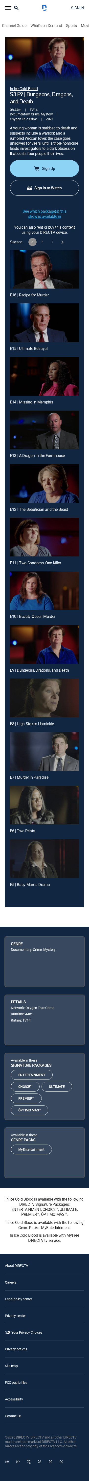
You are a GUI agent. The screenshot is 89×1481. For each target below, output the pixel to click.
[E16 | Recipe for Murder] (44, 269)
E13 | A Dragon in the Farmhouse (37, 455)
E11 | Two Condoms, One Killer (35, 563)
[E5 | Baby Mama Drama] (44, 858)
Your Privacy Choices (26, 1332)
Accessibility (14, 1399)
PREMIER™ (26, 1098)
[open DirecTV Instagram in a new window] (40, 1462)
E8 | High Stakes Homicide (32, 723)
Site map (11, 1365)
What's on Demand (46, 25)
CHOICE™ (25, 1086)
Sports (71, 25)
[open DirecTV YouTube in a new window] (50, 1462)
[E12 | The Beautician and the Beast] (44, 483)
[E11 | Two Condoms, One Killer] (44, 537)
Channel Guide (14, 25)
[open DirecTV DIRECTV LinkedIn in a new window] (7, 1462)
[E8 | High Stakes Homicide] (44, 697)
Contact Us (13, 1415)
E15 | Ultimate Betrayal (29, 348)
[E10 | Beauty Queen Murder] (44, 590)
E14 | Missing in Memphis (31, 402)
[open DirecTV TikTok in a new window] (61, 1462)
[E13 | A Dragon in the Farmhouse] (44, 430)
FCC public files (16, 1382)
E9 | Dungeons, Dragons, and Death (39, 670)
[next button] (62, 242)
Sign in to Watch (48, 188)
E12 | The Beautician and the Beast (39, 509)
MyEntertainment (31, 1149)
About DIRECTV (16, 1265)
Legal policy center (18, 1299)
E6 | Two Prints (22, 830)
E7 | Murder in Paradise (29, 777)
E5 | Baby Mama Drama (30, 884)
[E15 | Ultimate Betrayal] (44, 322)
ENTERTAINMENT (31, 1074)
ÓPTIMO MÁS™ (29, 1110)
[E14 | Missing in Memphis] (44, 376)
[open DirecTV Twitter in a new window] (29, 1462)
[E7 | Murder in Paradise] (44, 751)
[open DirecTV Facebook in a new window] (18, 1462)
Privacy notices (16, 1349)
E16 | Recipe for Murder (29, 295)
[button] (8, 8)
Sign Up (48, 168)
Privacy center (15, 1315)
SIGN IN (77, 8)
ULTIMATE (57, 1086)
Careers (10, 1282)
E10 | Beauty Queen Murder (32, 616)
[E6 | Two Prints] (44, 805)
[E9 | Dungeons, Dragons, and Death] (44, 644)
